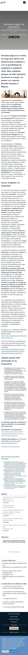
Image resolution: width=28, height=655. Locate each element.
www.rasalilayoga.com (9, 443)
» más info (5, 502)
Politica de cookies (14, 614)
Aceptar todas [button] (13, 651)
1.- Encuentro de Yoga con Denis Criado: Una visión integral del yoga (13, 587)
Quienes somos (14, 619)
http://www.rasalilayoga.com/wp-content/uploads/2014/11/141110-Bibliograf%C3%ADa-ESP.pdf (13, 351)
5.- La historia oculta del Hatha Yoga (13, 607)
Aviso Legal (14, 616)
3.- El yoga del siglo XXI (9, 598)
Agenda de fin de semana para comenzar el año (14, 462)
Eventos (24, 30)
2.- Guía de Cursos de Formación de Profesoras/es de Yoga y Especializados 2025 (14, 593)
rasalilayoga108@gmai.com (10, 446)
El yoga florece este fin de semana (15, 466)
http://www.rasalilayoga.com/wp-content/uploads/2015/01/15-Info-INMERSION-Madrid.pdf (12, 433)
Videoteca (4, 537)
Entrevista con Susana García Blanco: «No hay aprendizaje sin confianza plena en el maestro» (14, 480)
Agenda (4, 494)
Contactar (14, 621)
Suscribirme (14, 628)
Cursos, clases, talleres (10, 30)
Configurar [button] (5, 651)
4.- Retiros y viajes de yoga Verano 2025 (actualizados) (12, 602)
